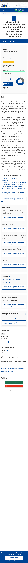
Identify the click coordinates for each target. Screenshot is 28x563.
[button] (19, 5)
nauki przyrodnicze (5, 178)
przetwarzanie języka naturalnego (15, 186)
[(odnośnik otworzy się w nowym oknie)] (5, 5)
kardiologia (5, 190)
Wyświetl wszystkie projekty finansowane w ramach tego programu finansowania (14, 305)
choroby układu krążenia (17, 190)
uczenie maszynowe (14, 193)
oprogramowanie (5, 180)
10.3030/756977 (6, 59)
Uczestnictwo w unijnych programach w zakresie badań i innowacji (12, 369)
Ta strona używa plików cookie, (8, 552)
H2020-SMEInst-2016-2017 (8, 318)
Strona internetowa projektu (9, 54)
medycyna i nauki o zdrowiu (7, 188)
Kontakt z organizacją (7, 367)
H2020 (4, 13)
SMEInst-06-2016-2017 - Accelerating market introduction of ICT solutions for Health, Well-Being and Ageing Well (14, 281)
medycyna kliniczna (20, 188)
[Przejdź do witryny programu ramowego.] (14, 18)
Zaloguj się (16, 5)
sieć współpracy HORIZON (8, 371)
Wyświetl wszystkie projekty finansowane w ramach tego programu (13, 218)
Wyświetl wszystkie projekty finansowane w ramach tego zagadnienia (14, 287)
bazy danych (23, 182)
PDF (15, 385)
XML (15, 382)
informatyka (14, 178)
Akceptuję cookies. (14, 557)
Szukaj (22, 5)
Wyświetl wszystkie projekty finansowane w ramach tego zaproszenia (14, 323)
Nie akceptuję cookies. (14, 560)
